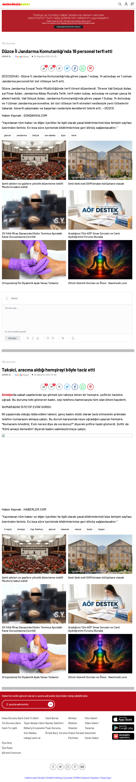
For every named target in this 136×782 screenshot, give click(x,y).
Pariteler (73, 737)
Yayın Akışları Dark (34, 723)
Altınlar (72, 718)
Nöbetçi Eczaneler (34, 728)
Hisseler (73, 728)
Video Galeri (91, 723)
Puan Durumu (53, 728)
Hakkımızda (31, 777)
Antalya (21, 529)
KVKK (77, 777)
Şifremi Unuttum (11, 752)
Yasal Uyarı (106, 777)
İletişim (41, 777)
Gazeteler (90, 732)
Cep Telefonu (36, 529)
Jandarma (21, 135)
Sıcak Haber (92, 737)
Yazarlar (90, 728)
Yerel (73, 135)
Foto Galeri (91, 718)
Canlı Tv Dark (31, 718)
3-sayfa (8, 529)
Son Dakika (30, 732)
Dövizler (72, 723)
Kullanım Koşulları (90, 777)
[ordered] (47, 338)
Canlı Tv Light (9, 728)
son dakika (50, 135)
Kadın (89, 529)
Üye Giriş (7, 742)
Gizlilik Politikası (55, 777)
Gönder (12, 338)
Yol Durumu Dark (11, 723)
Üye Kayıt (7, 747)
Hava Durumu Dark (12, 718)
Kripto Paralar (76, 732)
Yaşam (101, 529)
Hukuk (78, 529)
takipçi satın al (32, 737)
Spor (63, 135)
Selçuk (35, 135)
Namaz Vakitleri (54, 723)
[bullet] (52, 338)
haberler (65, 529)
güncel (7, 135)
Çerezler (68, 777)
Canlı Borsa (51, 718)
